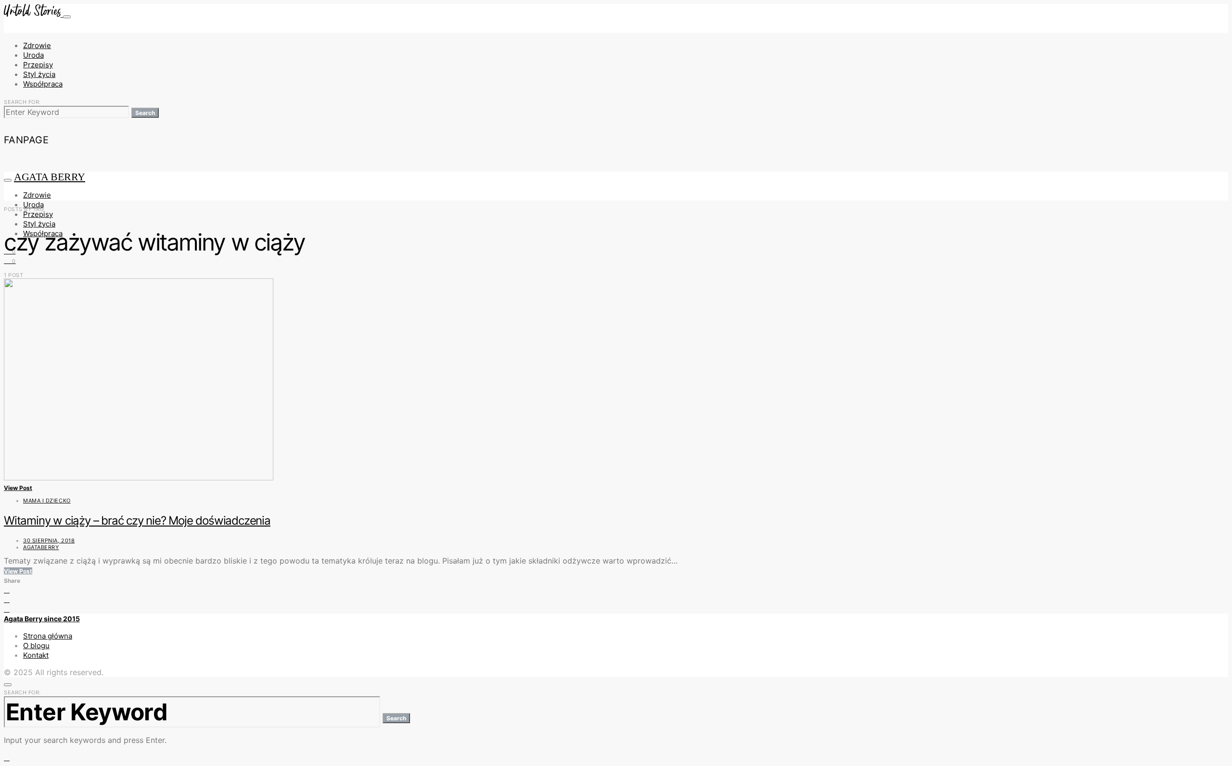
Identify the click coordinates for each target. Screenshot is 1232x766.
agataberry (41, 547)
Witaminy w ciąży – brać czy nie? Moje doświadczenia (137, 520)
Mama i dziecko (47, 500)
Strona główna (47, 635)
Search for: (22, 102)
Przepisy (38, 64)
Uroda (33, 55)
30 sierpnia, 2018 (49, 540)
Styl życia (39, 74)
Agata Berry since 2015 (42, 619)
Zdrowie (37, 45)
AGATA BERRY (49, 177)
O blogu (36, 645)
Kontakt (36, 655)
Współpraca (43, 83)
